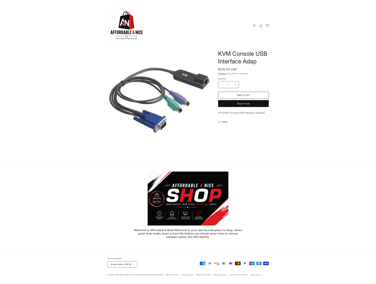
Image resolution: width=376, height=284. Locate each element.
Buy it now (243, 103)
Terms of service (203, 275)
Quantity (222, 78)
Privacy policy (187, 275)
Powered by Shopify (154, 275)
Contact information (239, 275)
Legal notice (256, 275)
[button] (254, 25)
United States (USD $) (120, 264)
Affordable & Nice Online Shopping (130, 275)
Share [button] (224, 122)
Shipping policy (220, 275)
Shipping (222, 73)
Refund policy (172, 275)
